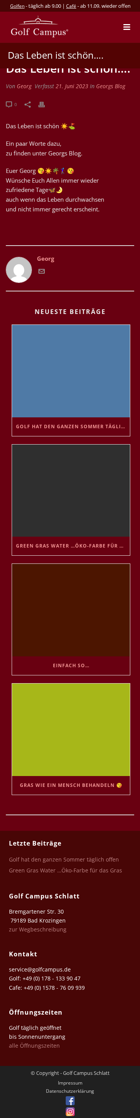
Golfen (17, 6)
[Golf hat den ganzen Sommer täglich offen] (71, 371)
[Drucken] (45, 104)
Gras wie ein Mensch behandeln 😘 (71, 785)
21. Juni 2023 (72, 86)
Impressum (70, 1083)
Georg (24, 86)
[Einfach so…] (71, 610)
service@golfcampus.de (40, 969)
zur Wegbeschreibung (38, 929)
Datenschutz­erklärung (70, 1091)
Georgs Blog (110, 86)
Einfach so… (71, 665)
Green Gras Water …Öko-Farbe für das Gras (73, 545)
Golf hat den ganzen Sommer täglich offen (73, 426)
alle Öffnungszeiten (34, 1045)
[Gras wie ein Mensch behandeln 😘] (71, 730)
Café (71, 6)
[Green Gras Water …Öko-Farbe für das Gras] (71, 491)
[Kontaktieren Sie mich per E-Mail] (41, 272)
